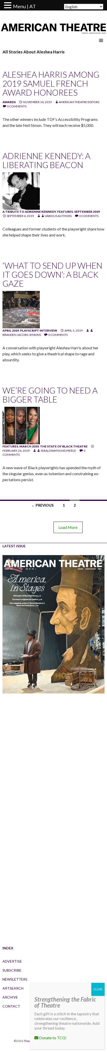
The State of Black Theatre (64, 446)
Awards (9, 102)
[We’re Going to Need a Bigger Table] (21, 425)
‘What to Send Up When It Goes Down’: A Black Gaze (52, 274)
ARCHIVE (10, 997)
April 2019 (10, 330)
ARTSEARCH (12, 988)
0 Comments (16, 106)
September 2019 (87, 211)
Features (65, 211)
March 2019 (29, 446)
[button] (8, 5)
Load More (67, 527)
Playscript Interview (38, 330)
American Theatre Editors (79, 102)
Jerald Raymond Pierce (58, 450)
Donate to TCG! (52, 1037)
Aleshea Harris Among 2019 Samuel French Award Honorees (50, 83)
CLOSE (98, 989)
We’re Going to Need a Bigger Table (50, 394)
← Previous (42, 505)
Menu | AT (24, 6)
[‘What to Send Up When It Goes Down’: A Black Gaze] (21, 309)
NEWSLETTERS (14, 979)
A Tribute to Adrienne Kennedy (29, 211)
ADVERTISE (12, 961)
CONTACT (11, 1006)
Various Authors (58, 216)
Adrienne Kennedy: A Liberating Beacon (46, 160)
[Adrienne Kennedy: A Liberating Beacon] (21, 191)
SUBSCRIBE (11, 970)
